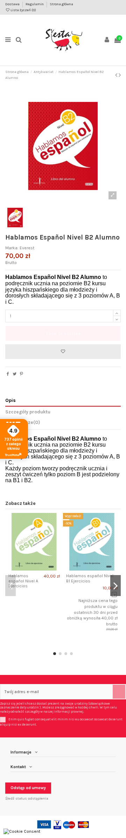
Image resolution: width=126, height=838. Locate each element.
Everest (27, 247)
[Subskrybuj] (119, 691)
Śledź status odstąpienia (26, 798)
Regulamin (35, 4)
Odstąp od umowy (28, 787)
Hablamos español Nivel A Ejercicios (23, 580)
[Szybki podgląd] (38, 568)
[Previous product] (117, 75)
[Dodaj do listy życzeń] (63, 351)
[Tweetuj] (14, 374)
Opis (10, 400)
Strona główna (61, 4)
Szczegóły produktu (27, 411)
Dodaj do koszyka (63, 333)
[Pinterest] (21, 374)
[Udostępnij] (8, 374)
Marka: (12, 247)
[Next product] (120, 75)
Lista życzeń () (23, 10)
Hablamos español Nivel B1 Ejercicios (89, 578)
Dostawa (12, 4)
